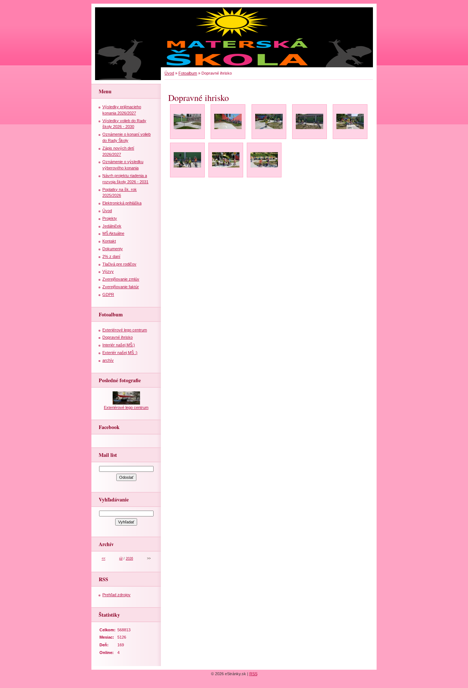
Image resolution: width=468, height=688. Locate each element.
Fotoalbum (187, 73)
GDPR (108, 294)
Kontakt (109, 241)
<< (103, 558)
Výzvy (108, 271)
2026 (129, 558)
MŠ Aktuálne (113, 233)
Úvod (169, 73)
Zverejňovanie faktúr (120, 287)
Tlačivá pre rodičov (119, 264)
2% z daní (111, 256)
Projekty (109, 218)
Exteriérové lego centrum (124, 330)
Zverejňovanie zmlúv (120, 279)
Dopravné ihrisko (117, 337)
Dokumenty (112, 249)
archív (108, 360)
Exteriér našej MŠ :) (119, 352)
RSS (253, 674)
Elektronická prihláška (121, 203)
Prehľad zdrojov (116, 595)
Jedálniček (111, 226)
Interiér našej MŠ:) (118, 345)
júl (120, 558)
